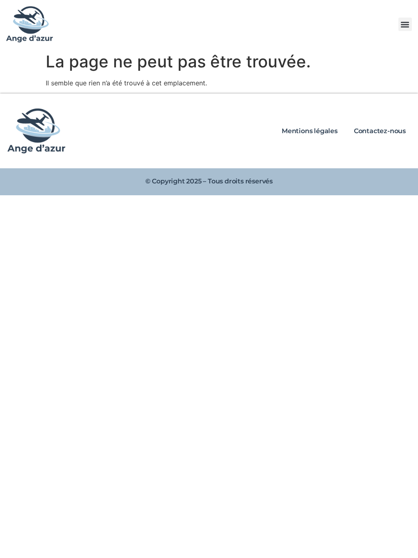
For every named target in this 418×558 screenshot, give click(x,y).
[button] (405, 24)
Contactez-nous (380, 131)
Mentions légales (310, 131)
